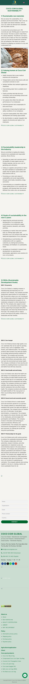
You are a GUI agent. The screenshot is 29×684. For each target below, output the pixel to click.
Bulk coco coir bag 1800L (10, 669)
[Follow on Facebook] (2, 563)
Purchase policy (7, 639)
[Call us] (10, 563)
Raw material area (8, 619)
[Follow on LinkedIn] (13, 563)
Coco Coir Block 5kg (8, 656)
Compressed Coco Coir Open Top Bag (13, 658)
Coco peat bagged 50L (9, 666)
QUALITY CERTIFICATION (10, 622)
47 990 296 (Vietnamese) (11, 553)
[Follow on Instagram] (5, 563)
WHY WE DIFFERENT (8, 627)
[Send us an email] (8, 563)
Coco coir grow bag (8, 664)
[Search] (27, 2)
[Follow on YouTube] (16, 563)
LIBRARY (5, 625)
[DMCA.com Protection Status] (6, 606)
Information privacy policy (10, 634)
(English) (10, 556)
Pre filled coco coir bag (9, 671)
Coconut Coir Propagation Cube (12, 661)
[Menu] (2, 2)
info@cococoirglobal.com (9, 549)
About (4, 617)
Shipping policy (7, 636)
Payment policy (7, 641)
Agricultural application (8, 647)
